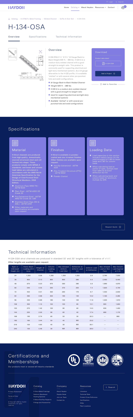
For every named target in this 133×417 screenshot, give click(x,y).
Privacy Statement (15, 391)
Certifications (84, 400)
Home (66, 7)
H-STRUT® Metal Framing (31, 19)
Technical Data (85, 394)
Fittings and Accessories (41, 402)
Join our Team (61, 397)
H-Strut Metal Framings (41, 391)
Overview (14, 37)
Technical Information (69, 37)
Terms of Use (13, 396)
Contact (111, 7)
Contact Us (60, 400)
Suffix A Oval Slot (67, 19)
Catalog (14, 19)
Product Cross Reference (88, 397)
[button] (108, 84)
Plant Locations (85, 406)
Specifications (37, 37)
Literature (83, 391)
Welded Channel (50, 19)
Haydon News (61, 394)
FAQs (82, 403)
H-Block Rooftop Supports (42, 399)
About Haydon (87, 7)
